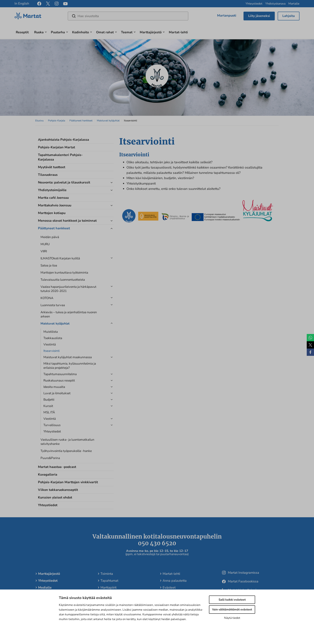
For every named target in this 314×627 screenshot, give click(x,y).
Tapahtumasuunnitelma (60, 374)
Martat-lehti (178, 32)
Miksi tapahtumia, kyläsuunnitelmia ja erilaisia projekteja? (69, 365)
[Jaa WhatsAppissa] (310, 337)
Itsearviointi (51, 351)
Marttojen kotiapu (51, 213)
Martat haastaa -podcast (57, 467)
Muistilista (50, 332)
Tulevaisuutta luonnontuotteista (63, 280)
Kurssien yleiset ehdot (55, 497)
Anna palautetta (175, 580)
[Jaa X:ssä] (310, 345)
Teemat (126, 32)
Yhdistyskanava (275, 4)
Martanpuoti (226, 15)
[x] (48, 4)
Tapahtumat (109, 580)
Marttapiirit (108, 587)
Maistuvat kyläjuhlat (108, 120)
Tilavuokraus (48, 175)
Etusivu (39, 120)
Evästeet (169, 587)
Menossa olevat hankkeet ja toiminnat (67, 220)
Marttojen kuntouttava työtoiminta (64, 272)
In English (22, 3)
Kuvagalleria (47, 474)
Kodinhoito (80, 32)
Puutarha (58, 32)
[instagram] (57, 4)
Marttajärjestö (151, 32)
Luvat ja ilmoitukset (57, 393)
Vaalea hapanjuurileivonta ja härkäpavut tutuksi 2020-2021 (68, 289)
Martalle (293, 4)
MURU (45, 244)
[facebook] (39, 4)
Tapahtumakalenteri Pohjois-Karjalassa (60, 157)
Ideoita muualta (54, 387)
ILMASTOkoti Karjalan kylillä (60, 258)
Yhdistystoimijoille (52, 190)
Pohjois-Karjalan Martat (56, 147)
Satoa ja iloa (49, 265)
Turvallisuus (52, 425)
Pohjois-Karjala (56, 120)
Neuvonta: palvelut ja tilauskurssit (64, 182)
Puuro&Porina (50, 458)
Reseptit (22, 32)
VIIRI (44, 251)
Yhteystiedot (253, 4)
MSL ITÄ (49, 412)
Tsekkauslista (52, 338)
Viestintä (49, 344)
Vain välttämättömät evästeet (232, 610)
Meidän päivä (50, 237)
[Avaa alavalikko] (46, 31)
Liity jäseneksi (259, 16)
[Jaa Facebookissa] (310, 352)
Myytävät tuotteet (51, 167)
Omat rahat (105, 32)
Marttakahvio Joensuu (54, 205)
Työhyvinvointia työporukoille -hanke (66, 451)
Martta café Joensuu (53, 197)
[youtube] (65, 3)
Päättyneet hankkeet (80, 120)
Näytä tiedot (232, 618)
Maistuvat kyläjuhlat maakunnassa (67, 357)
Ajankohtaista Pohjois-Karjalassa (63, 139)
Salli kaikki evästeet (232, 600)
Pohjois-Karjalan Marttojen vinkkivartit (68, 482)
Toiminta (106, 573)
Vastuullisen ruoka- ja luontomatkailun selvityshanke (67, 442)
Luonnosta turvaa (53, 305)
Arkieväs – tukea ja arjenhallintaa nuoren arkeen (69, 314)
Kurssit (48, 406)
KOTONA (47, 298)
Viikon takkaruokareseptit (58, 490)
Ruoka (39, 32)
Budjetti (48, 399)
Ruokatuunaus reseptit (59, 380)
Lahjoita (288, 16)
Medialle (45, 587)
